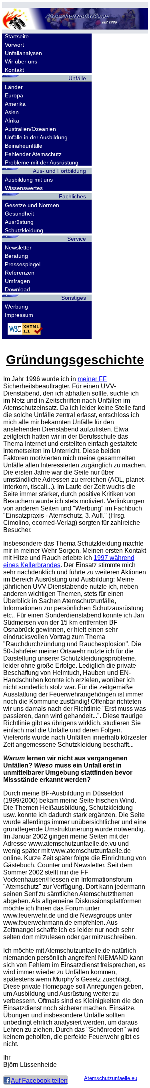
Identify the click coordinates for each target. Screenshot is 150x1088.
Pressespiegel (22, 264)
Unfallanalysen (23, 53)
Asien (12, 112)
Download (17, 289)
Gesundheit (19, 213)
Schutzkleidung (24, 230)
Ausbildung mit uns (29, 179)
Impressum (19, 315)
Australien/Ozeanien (30, 129)
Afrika (12, 120)
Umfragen (17, 281)
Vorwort (14, 45)
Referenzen (19, 272)
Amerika (15, 104)
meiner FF (92, 379)
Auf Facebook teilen (39, 1080)
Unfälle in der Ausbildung (36, 137)
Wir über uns (21, 61)
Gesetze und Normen (32, 205)
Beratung (16, 256)
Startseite (17, 36)
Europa (14, 95)
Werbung (16, 306)
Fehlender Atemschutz (33, 154)
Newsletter (18, 247)
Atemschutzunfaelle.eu (110, 1078)
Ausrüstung (19, 222)
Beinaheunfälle (23, 145)
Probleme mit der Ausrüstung (41, 162)
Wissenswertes (24, 188)
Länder (14, 87)
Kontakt (14, 70)
